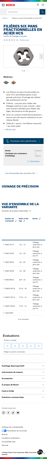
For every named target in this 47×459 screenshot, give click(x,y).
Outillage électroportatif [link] (13, 366)
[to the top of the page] (43, 445)
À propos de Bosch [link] (10, 385)
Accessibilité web (8, 442)
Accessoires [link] (7, 378)
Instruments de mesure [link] (12, 372)
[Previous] (19, 71)
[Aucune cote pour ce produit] (9, 40)
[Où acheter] (37, 5)
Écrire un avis (24, 40)
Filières (4, 18)
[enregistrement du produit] (42, 5)
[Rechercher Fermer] (37, 11)
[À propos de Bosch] (43, 384)
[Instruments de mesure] (43, 372)
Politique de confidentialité (12, 427)
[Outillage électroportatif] (43, 365)
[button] (3, 413)
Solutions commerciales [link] (13, 397)
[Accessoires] (43, 378)
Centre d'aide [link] (8, 391)
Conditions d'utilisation (11, 438)
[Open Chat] (40, 452)
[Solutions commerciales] (43, 397)
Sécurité (5, 445)
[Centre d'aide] (43, 391)
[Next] (28, 71)
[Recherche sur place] (42, 12)
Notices (5, 434)
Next (41, 56)
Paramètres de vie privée (17, 431)
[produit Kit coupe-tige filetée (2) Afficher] (4, 312)
